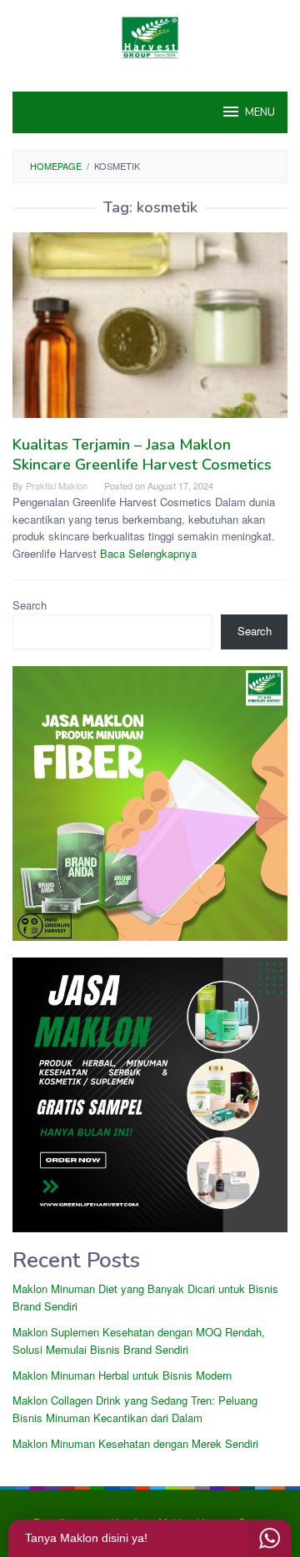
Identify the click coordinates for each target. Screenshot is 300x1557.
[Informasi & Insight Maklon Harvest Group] (150, 35)
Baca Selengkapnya (148, 553)
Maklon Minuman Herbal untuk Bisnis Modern (122, 1375)
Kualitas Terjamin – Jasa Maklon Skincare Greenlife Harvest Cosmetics (142, 455)
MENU (260, 112)
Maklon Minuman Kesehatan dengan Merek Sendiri (135, 1443)
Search (29, 605)
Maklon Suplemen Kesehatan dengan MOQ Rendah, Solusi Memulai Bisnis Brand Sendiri (138, 1340)
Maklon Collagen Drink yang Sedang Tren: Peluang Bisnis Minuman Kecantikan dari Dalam (135, 1408)
